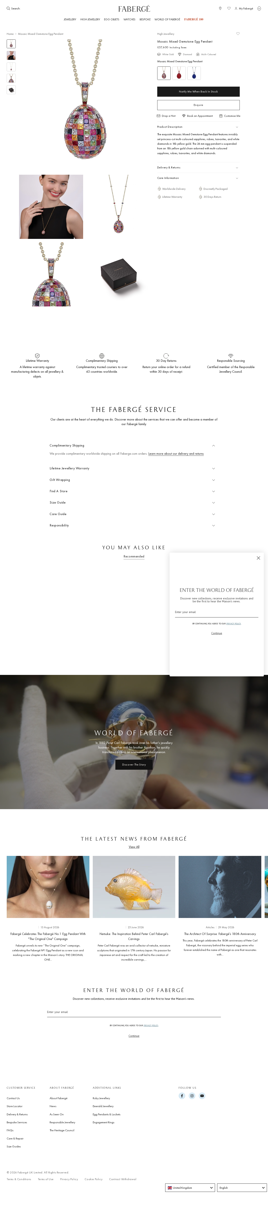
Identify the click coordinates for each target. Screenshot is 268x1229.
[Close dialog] (258, 558)
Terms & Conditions (19, 1179)
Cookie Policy (93, 1179)
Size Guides (14, 1146)
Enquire (198, 105)
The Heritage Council (62, 1130)
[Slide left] (16, 907)
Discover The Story (134, 764)
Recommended (134, 556)
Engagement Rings (103, 1122)
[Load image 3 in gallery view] (11, 67)
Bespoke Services (17, 1122)
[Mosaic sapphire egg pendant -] (194, 73)
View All (134, 847)
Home (10, 34)
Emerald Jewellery (103, 1106)
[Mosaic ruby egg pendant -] (179, 73)
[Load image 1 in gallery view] (11, 43)
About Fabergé (58, 1098)
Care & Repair (15, 1138)
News (53, 1106)
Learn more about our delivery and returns (176, 453)
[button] (259, 8)
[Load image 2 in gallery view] (11, 55)
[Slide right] (251, 907)
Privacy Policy (69, 1179)
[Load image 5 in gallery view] (11, 89)
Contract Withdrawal (122, 1179)
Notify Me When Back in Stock (198, 91)
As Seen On (57, 1114)
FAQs (10, 1130)
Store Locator (14, 1106)
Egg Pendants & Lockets (106, 1114)
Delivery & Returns (17, 1114)
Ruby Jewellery (101, 1098)
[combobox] (34, 8)
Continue (134, 1036)
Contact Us (13, 1098)
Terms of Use (46, 1179)
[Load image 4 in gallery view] (11, 78)
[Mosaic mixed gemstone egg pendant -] (164, 73)
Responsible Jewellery (62, 1122)
